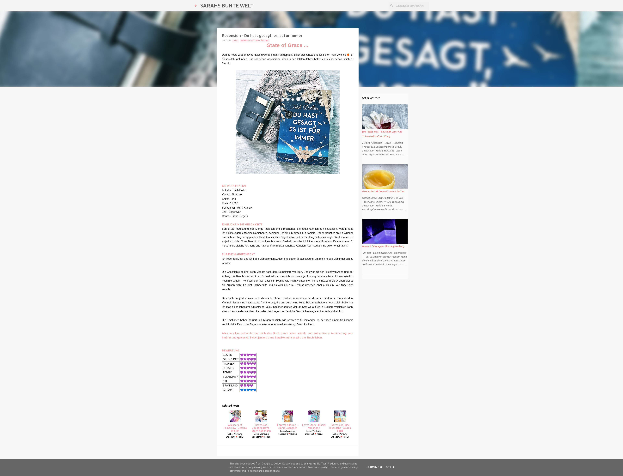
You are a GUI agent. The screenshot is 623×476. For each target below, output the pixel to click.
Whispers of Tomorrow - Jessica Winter (235, 427)
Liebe (235, 40)
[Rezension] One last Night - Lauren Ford (340, 427)
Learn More (374, 467)
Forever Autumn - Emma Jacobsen (287, 426)
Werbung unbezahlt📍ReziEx (254, 40)
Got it (390, 467)
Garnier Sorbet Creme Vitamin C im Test (383, 191)
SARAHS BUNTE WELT (227, 5)
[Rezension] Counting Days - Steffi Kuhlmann (261, 427)
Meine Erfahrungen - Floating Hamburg (383, 246)
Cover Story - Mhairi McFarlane (314, 426)
